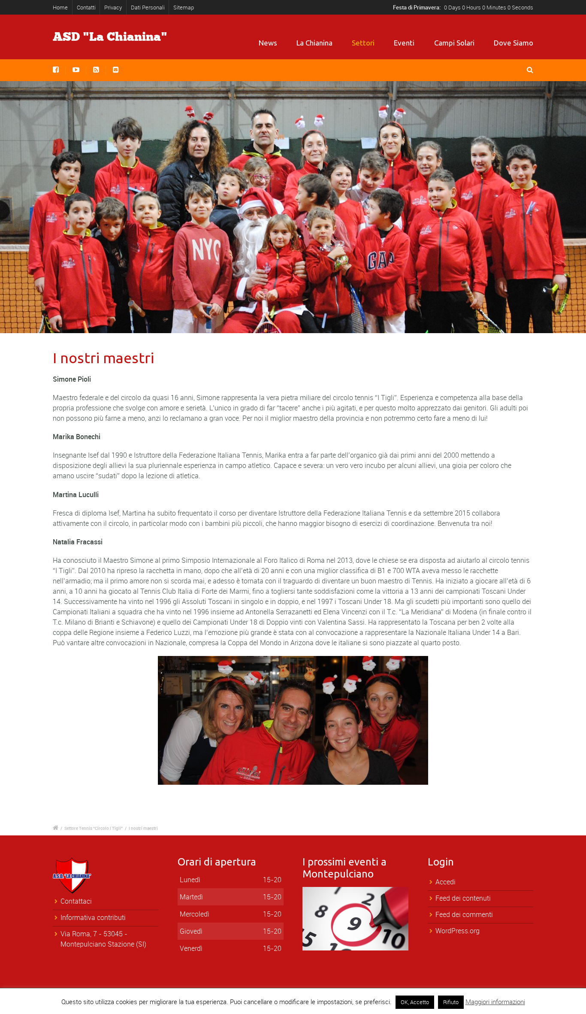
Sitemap (183, 7)
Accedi (445, 881)
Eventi (404, 43)
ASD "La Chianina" (110, 37)
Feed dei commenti (464, 914)
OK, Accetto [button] (415, 1002)
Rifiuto (451, 1002)
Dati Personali (148, 7)
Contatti (86, 7)
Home (60, 7)
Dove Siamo (513, 43)
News (268, 43)
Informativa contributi (93, 917)
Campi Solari (454, 43)
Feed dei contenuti (463, 898)
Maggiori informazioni (495, 1001)
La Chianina (314, 43)
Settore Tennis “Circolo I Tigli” (93, 828)
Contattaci (76, 901)
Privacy (113, 7)
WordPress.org (457, 930)
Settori (363, 43)
